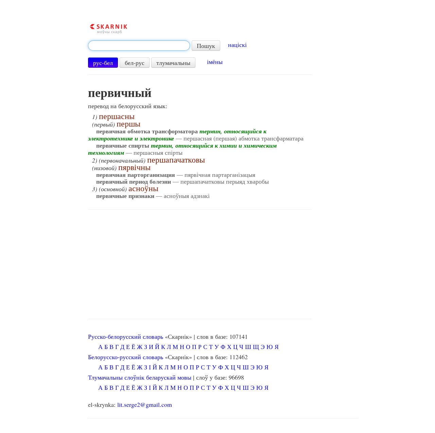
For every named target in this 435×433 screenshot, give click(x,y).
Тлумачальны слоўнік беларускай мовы (139, 377)
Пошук (206, 45)
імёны (215, 61)
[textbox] (139, 45)
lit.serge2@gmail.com (144, 404)
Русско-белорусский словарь (125, 336)
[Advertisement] (200, 264)
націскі (237, 44)
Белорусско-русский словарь (125, 357)
